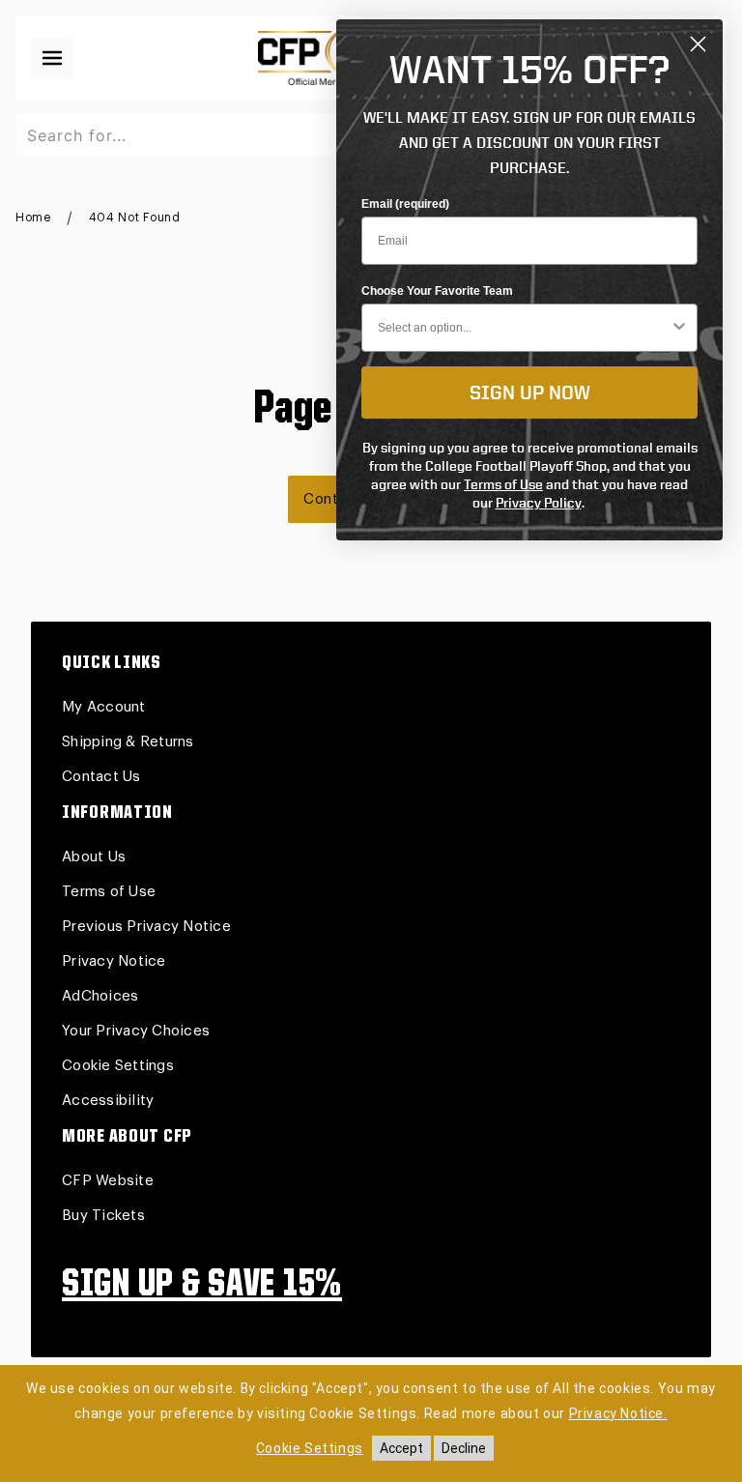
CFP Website (108, 1181)
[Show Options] (679, 328)
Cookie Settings (118, 1066)
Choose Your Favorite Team (437, 291)
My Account (104, 707)
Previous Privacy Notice (146, 926)
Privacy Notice (114, 961)
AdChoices (100, 996)
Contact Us (101, 777)
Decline (464, 1448)
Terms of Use (109, 892)
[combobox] (524, 328)
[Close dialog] (698, 44)
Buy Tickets (103, 1215)
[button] (52, 58)
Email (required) (405, 204)
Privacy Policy (539, 502)
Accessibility (108, 1100)
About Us (94, 857)
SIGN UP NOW (530, 392)
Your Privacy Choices (136, 1031)
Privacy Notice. (618, 1413)
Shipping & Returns (128, 742)
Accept (401, 1448)
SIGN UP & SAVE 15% (202, 1285)
